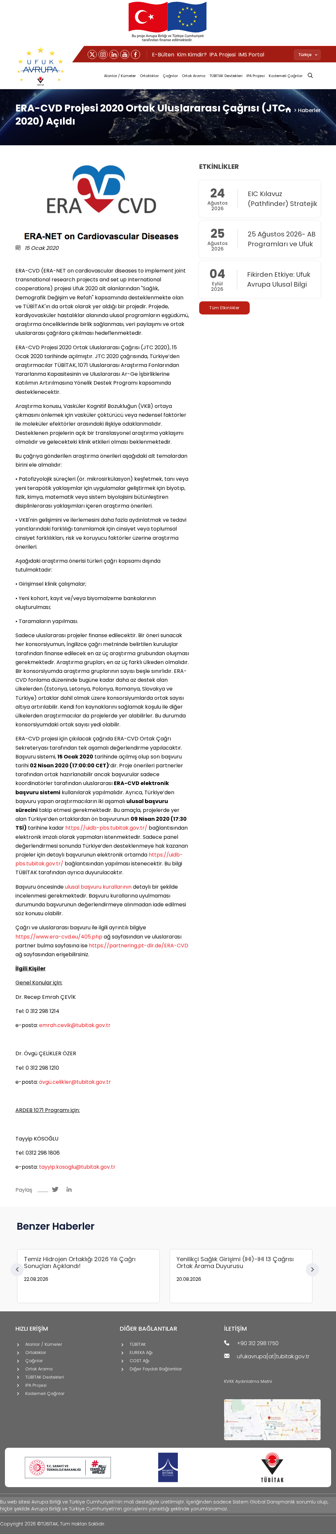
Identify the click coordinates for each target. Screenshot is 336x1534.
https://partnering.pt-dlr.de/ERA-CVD (138, 945)
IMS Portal (251, 54)
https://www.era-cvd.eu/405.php (58, 936)
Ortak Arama (193, 75)
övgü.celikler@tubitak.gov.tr (75, 1082)
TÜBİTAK (138, 1344)
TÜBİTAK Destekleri (225, 75)
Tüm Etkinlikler (224, 308)
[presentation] (17, 1269)
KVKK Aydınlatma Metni (248, 1381)
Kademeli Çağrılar (286, 75)
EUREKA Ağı (141, 1352)
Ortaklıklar (149, 75)
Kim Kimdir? (192, 54)
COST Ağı (139, 1361)
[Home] (288, 110)
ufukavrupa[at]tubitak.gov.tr (273, 1356)
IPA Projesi (222, 54)
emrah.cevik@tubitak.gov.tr (75, 1025)
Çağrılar (170, 75)
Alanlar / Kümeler (120, 75)
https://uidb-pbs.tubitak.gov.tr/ (106, 828)
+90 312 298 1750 (258, 1343)
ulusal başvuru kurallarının (98, 887)
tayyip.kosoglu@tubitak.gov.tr (77, 1167)
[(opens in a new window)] (92, 54)
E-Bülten (163, 54)
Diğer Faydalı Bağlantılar (156, 1369)
